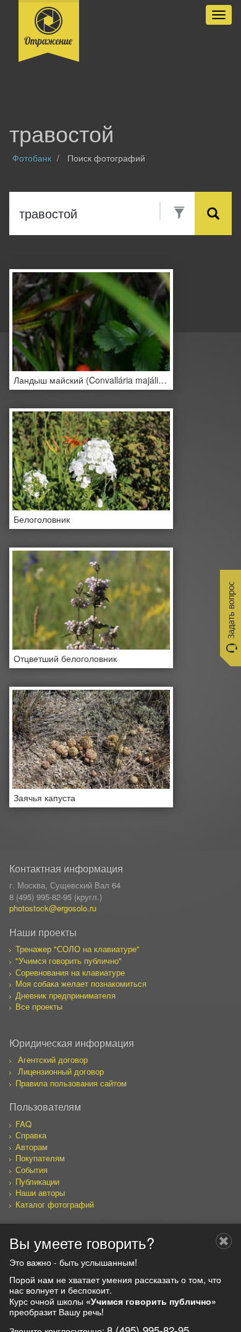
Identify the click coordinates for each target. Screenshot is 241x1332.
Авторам (31, 1147)
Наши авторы (40, 1192)
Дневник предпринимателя (65, 995)
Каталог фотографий (54, 1204)
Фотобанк (31, 158)
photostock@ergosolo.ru (52, 908)
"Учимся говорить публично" (68, 960)
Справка (30, 1135)
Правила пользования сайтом (71, 1083)
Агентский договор (53, 1059)
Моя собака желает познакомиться (80, 983)
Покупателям (40, 1158)
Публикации (37, 1181)
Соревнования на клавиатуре (70, 972)
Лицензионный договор (61, 1071)
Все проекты (38, 1006)
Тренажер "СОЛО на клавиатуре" (77, 949)
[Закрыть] (224, 1241)
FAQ (23, 1124)
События (31, 1169)
